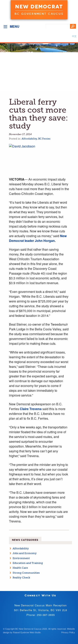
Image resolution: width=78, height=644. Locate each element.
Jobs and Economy (25, 553)
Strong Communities (26, 572)
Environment (21, 558)
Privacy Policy (68, 632)
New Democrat (39, 7)
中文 (74, 36)
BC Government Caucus (39, 13)
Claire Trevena (31, 408)
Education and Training (28, 563)
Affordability (29, 138)
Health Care (20, 567)
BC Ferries (44, 138)
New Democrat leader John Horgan (38, 238)
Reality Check (21, 577)
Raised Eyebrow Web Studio (27, 632)
